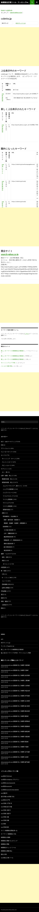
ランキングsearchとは (7, 646)
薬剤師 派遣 (6, 509)
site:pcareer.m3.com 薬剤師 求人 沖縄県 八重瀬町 (15, 680)
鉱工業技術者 (8, 547)
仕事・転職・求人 (6, 475)
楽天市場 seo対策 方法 (7, 796)
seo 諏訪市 (4, 793)
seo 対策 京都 (5, 820)
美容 (3, 560)
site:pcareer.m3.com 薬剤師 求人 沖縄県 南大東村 (15, 706)
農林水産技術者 (8, 543)
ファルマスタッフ (8, 496)
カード (3, 455)
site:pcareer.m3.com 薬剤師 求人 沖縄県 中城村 (15, 747)
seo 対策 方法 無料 (3, 206)
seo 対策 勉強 (3, 97)
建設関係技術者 (8, 537)
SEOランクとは (20, 23)
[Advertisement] (19, 46)
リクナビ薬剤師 (7, 506)
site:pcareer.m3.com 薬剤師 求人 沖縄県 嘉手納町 (15, 762)
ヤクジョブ (6, 503)
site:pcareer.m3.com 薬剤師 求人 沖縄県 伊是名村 (15, 690)
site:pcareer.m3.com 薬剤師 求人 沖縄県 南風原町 (15, 731)
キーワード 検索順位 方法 (8, 834)
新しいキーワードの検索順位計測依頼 (12, 351)
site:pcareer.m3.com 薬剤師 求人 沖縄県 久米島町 (15, 685)
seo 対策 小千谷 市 (6, 803)
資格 (3, 513)
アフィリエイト (5, 448)
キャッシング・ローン (8, 458)
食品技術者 (7, 550)
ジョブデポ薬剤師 (8, 489)
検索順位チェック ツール (8, 847)
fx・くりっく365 (7, 577)
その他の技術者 (8, 530)
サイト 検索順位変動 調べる (9, 830)
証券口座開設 (6, 587)
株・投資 (3, 570)
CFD (3, 574)
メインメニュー (36, 2)
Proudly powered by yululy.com (9, 909)
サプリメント (5, 469)
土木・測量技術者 (9, 533)
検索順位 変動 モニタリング (9, 840)
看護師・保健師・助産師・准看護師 (14, 523)
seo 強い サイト (3, 169)
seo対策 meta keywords (8, 783)
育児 (2, 594)
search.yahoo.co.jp (16, 12)
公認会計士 (5, 604)
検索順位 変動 (5, 844)
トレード (4, 581)
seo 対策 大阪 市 (6, 810)
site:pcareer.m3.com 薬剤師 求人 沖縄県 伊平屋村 (15, 696)
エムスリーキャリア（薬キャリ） (13, 486)
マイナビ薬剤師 (7, 499)
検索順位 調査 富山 (6, 851)
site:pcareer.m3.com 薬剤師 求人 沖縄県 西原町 (15, 741)
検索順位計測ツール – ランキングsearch (15, 2)
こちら (27, 428)
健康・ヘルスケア (6, 554)
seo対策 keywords (6, 786)
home (3, 10)
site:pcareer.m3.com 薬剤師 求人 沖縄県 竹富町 (15, 670)
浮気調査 (3, 591)
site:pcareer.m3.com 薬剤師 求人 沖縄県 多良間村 (15, 675)
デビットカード (6, 465)
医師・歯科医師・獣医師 (11, 520)
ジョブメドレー (7, 492)
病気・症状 (5, 557)
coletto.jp (9, 10)
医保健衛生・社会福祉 (9, 516)
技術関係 (5, 526)
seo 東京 (3, 823)
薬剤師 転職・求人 (7, 482)
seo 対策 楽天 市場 (6, 806)
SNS (2, 445)
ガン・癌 (4, 472)
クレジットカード (7, 462)
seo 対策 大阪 (5, 817)
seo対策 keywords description (10, 790)
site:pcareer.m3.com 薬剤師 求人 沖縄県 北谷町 (15, 757)
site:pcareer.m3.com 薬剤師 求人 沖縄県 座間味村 (15, 721)
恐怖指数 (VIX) (6, 584)
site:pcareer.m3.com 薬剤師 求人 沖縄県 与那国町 (15, 665)
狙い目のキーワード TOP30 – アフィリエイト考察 (16, 653)
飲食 (2, 608)
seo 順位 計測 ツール (7, 857)
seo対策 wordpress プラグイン (10, 779)
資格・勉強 (4, 601)
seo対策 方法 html (6, 776)
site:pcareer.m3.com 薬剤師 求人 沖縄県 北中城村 (15, 752)
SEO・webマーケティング (9, 441)
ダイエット (6, 564)
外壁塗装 (3, 567)
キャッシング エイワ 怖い (8, 362)
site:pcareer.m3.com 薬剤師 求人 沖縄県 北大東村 (15, 701)
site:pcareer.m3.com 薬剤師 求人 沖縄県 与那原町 (15, 736)
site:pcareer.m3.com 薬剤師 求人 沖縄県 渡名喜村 (15, 711)
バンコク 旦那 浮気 (6, 366)
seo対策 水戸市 (5, 800)
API (2, 639)
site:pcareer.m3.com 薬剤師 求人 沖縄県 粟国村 (15, 716)
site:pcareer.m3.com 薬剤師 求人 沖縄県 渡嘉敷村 (15, 726)
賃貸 (2, 598)
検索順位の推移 (5, 837)
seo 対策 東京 (5, 827)
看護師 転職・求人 (7, 479)
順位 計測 (4, 854)
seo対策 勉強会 (3, 185)
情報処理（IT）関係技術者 (12, 540)
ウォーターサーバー (7, 452)
